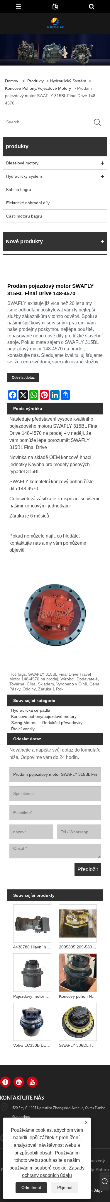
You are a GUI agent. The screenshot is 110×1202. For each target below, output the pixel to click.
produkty (35, 81)
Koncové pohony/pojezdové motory (38, 88)
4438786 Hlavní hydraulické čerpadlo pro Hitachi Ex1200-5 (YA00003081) (33, 947)
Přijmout (64, 1187)
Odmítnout (31, 1187)
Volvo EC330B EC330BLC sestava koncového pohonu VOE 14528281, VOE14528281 (33, 1045)
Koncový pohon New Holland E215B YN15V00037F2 (79, 996)
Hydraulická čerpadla (30, 710)
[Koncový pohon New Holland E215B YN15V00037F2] (78, 971)
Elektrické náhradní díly (28, 202)
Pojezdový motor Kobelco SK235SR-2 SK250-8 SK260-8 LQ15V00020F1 (33, 996)
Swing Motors (23, 722)
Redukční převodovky (62, 722)
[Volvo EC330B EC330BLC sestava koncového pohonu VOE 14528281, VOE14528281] (32, 1021)
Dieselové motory (22, 163)
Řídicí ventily (23, 728)
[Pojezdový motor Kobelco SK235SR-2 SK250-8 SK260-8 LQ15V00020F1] (32, 971)
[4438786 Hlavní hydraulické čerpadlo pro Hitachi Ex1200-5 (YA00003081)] (32, 922)
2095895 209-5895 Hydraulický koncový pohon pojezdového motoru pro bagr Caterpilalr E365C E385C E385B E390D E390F (79, 947)
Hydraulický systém (68, 81)
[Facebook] (5, 1082)
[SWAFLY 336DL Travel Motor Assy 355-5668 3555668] (78, 1021)
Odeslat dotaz (23, 377)
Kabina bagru (18, 189)
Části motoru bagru (24, 216)
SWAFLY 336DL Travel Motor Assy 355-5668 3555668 (79, 1045)
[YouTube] (32, 1082)
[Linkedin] (18, 1082)
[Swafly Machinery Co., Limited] (55, 23)
